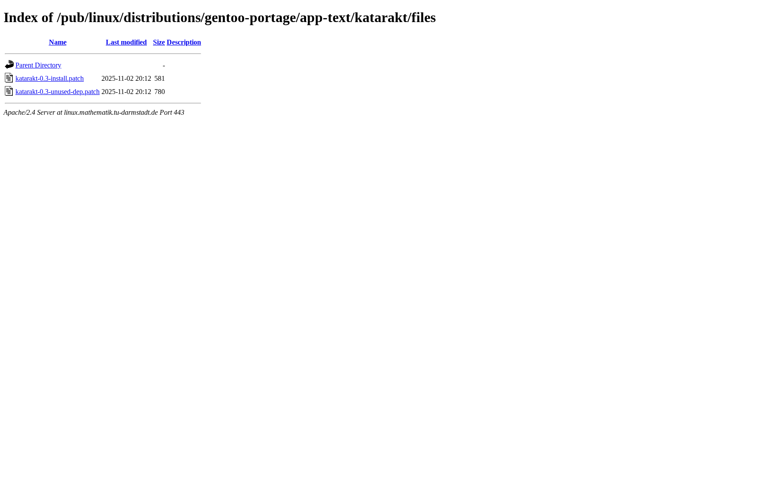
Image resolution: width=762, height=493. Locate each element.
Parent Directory (38, 65)
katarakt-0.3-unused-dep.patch (57, 91)
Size (159, 42)
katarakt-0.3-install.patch (49, 78)
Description (184, 42)
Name (58, 42)
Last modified (126, 42)
